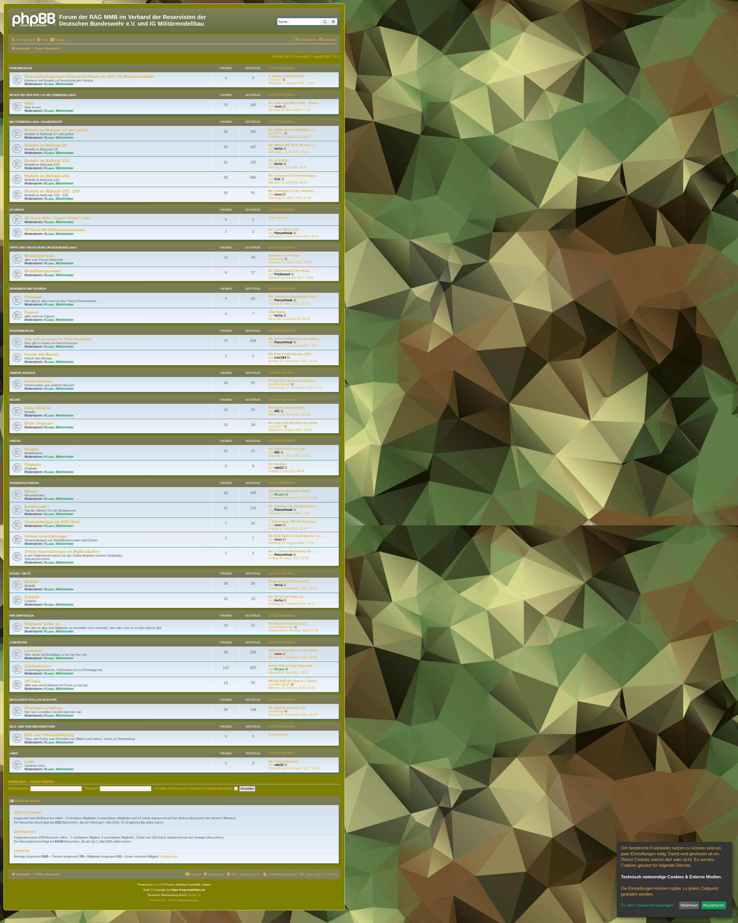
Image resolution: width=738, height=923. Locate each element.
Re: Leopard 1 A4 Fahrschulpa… (293, 175)
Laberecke (18, 642)
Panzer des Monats (42, 354)
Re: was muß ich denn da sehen (292, 423)
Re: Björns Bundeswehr (286, 407)
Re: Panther (277, 464)
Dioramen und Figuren (28, 288)
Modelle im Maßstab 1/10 (47, 161)
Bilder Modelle (37, 408)
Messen (31, 491)
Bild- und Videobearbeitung (32, 726)
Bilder (15, 399)
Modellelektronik (39, 256)
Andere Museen (22, 372)
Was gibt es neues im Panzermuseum (58, 339)
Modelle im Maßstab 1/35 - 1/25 (52, 191)
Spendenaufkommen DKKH (289, 491)
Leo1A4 (280, 357)
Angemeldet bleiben (220, 788)
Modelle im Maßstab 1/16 (47, 176)
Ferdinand (282, 274)
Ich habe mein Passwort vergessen (179, 788)
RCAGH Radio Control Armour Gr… (295, 536)
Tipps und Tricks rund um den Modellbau (43, 247)
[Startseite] (34, 19)
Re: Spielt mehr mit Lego (287, 449)
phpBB (158, 884)
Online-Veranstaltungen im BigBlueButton (62, 551)
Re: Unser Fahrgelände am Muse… (294, 338)
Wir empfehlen (22, 615)
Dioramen (33, 297)
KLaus (49, 84)
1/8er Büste (276, 312)
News (29, 103)
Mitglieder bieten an (42, 624)
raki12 (278, 467)
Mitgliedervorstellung (44, 708)
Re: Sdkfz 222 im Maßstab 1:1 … (292, 129)
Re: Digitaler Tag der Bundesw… (293, 506)
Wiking (279, 259)
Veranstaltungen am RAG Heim (52, 522)
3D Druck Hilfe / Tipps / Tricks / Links (58, 218)
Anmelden (17, 781)
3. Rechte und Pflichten (286, 76)
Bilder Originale (39, 423)
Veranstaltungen (24, 483)
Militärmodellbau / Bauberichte (36, 121)
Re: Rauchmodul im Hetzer (288, 270)
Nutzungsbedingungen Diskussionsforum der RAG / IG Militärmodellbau (89, 76)
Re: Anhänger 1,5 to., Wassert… (292, 191)
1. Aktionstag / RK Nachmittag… (292, 521)
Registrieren (42, 781)
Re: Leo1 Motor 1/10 (283, 229)
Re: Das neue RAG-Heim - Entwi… (294, 103)
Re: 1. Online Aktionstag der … (291, 551)
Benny (278, 133)
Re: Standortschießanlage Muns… (294, 296)
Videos (15, 440)
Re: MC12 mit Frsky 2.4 (285, 596)
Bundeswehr (36, 506)
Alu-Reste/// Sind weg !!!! (287, 623)
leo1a (278, 148)
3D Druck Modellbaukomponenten (55, 230)
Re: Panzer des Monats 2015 (289, 354)
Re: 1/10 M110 (278, 160)
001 (277, 411)
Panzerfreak (283, 233)
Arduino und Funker (283, 255)
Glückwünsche (38, 666)
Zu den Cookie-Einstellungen (647, 905)
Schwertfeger (283, 627)
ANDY (278, 426)
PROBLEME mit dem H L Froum (292, 681)
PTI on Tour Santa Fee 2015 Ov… (293, 381)
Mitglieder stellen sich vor (33, 699)
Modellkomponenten (43, 271)
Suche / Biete (20, 573)
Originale (33, 464)
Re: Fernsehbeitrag (283, 761)
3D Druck (17, 209)
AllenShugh (282, 384)
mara (278, 106)
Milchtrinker (65, 84)
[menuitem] (42, 39)
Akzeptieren (713, 905)
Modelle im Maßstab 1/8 (46, 145)
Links (14, 753)
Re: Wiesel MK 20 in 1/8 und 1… (292, 145)
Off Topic (33, 681)
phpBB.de (194, 894)
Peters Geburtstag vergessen (290, 665)
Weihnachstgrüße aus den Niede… (294, 650)
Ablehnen (689, 905)
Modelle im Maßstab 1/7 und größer (56, 130)
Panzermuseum (22, 330)
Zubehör (32, 597)
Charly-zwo (168, 856)
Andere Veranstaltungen (46, 536)
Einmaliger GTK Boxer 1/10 (288, 581)
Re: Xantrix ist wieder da (286, 707)
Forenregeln (21, 68)
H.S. (277, 179)
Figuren (31, 312)
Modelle (32, 449)
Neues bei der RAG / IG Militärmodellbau (43, 95)
